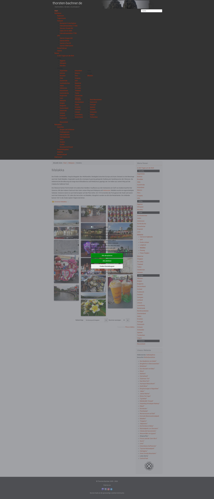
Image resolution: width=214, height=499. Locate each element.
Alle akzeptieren (107, 255)
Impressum (115, 270)
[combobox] (151, 10)
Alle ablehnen (107, 261)
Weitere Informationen (102, 270)
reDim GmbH (113, 272)
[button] (59, 58)
